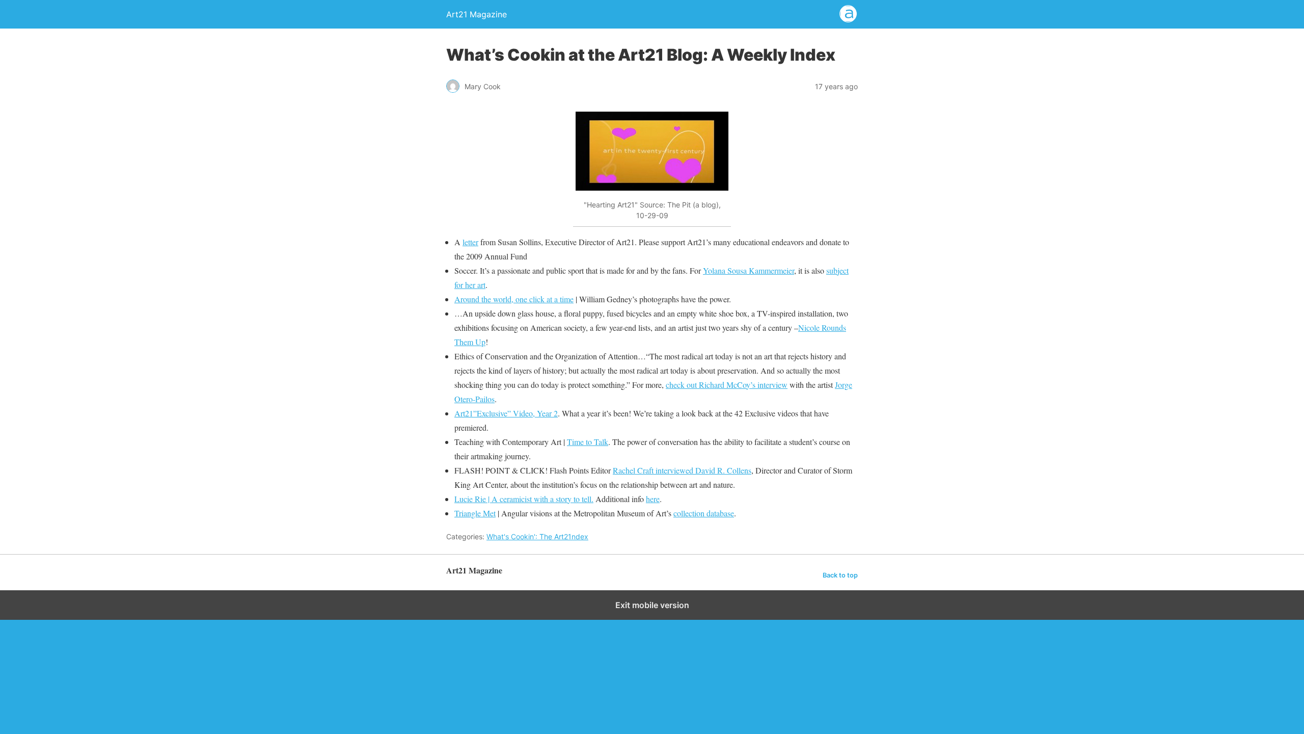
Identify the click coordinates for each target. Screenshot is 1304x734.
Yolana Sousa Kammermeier (748, 270)
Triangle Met (475, 513)
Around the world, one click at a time (514, 299)
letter (470, 242)
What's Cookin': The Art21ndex (537, 536)
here (653, 498)
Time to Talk (587, 441)
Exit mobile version (652, 605)
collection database (703, 513)
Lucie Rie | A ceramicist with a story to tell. (523, 498)
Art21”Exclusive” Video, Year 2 (506, 413)
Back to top (840, 575)
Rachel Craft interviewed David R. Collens (682, 470)
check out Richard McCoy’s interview (726, 384)
